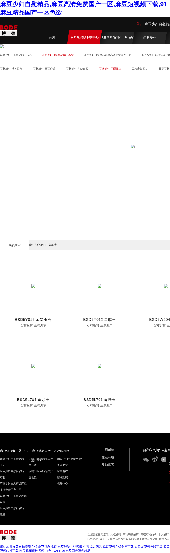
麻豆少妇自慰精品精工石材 (58, 55)
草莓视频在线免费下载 (118, 547)
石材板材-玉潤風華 (110, 68)
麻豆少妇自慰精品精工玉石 (16, 55)
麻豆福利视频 (47, 547)
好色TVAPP (53, 551)
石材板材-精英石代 (11, 68)
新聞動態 (62, 477)
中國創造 (108, 450)
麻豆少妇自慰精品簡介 (70, 458)
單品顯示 (14, 245)
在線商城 (108, 457)
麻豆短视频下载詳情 (43, 245)
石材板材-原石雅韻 (44, 68)
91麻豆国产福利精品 (76, 551)
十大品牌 (163, 534)
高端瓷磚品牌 (131, 534)
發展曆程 (62, 471)
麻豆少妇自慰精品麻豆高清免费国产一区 (107, 55)
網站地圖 (6, 547)
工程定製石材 (140, 68)
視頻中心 (62, 483)
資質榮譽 (62, 465)
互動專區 (108, 465)
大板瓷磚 (115, 534)
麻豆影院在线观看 (70, 547)
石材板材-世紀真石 (77, 68)
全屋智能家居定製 (98, 534)
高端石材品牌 (148, 534)
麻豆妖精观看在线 (24, 547)
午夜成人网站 (92, 547)
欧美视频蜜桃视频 (31, 551)
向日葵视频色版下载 (148, 547)
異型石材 (164, 68)
